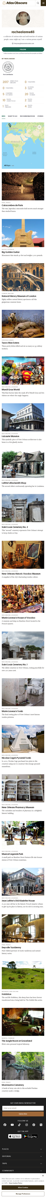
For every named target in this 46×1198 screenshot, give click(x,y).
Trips (4, 1163)
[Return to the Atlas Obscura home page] (15, 3)
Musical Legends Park (12, 854)
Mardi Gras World (11, 389)
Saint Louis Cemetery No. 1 (14, 664)
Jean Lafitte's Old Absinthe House (18, 901)
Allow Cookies (23, 1187)
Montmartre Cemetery (13, 1085)
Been (3, 116)
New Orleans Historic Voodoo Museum (21, 574)
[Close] (43, 1175)
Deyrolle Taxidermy (11, 947)
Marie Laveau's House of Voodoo (18, 618)
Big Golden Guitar (11, 252)
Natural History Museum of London (19, 296)
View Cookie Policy (15, 1183)
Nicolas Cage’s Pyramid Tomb (16, 758)
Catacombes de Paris (12, 205)
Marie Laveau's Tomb (12, 711)
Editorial (6, 1156)
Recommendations (27, 116)
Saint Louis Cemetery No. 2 (15, 527)
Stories (40, 116)
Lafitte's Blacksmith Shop (14, 483)
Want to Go (12, 116)
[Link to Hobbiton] (23, 975)
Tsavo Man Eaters (10, 343)
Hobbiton (6, 994)
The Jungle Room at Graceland (17, 1041)
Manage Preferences (23, 1194)
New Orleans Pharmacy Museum (18, 807)
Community (8, 1171)
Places (5, 1149)
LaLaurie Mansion (10, 436)
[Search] (38, 3)
